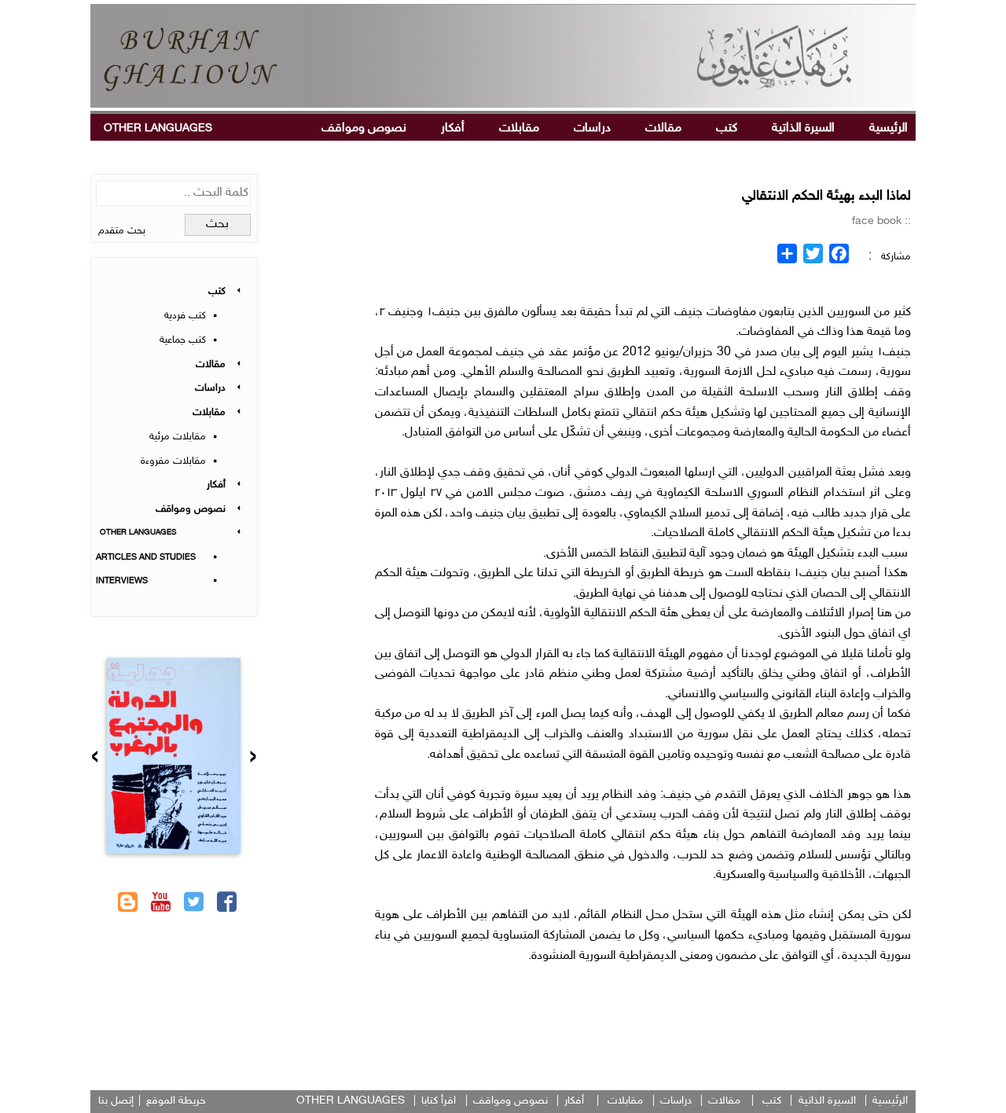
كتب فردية (185, 316)
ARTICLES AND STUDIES (146, 558)
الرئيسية (888, 128)
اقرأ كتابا (438, 1100)
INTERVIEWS (122, 581)
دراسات (592, 128)
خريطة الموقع (176, 1100)
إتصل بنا (116, 1100)
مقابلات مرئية (177, 437)
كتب (726, 128)
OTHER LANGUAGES (158, 128)
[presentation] (253, 758)
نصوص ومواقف (363, 128)
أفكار (452, 128)
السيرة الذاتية (803, 128)
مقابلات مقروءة (173, 461)
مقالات (663, 128)
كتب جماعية (183, 340)
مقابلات (519, 128)
